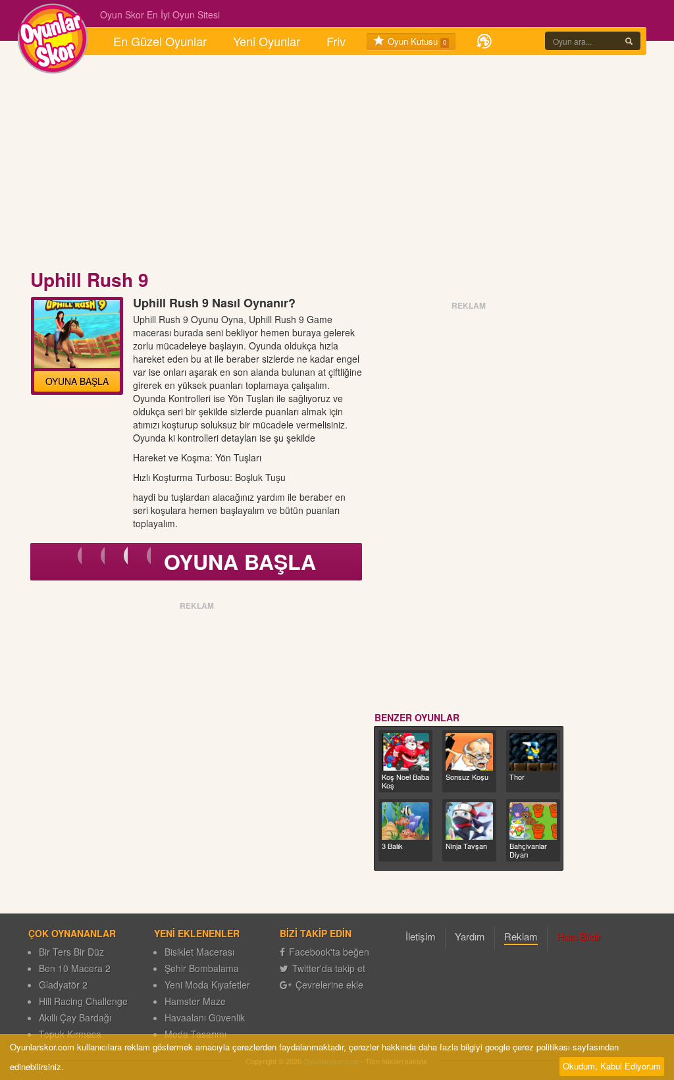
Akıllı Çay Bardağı (75, 1017)
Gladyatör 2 (63, 984)
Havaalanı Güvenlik (205, 1017)
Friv (336, 40)
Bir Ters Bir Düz (71, 951)
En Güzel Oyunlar (160, 40)
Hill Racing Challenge (83, 1001)
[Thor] (533, 752)
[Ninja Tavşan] (469, 821)
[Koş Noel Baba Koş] (405, 752)
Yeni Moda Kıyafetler (207, 984)
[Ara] (629, 41)
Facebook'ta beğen (329, 951)
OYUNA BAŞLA (77, 381)
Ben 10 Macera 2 (75, 968)
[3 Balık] (405, 821)
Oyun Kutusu (415, 41)
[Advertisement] (337, 163)
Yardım (470, 936)
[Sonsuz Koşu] (469, 752)
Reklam (521, 936)
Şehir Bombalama (202, 968)
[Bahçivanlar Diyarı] (533, 821)
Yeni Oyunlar (266, 40)
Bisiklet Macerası (199, 951)
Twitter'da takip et (328, 968)
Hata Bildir (579, 936)
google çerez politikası (527, 1047)
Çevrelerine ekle (329, 984)
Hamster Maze (195, 1001)
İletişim (420, 936)
